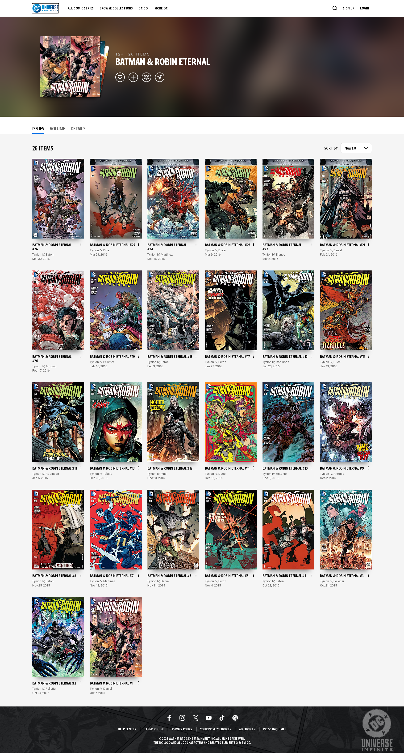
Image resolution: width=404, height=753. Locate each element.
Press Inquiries (274, 729)
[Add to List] (133, 77)
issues (38, 129)
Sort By (331, 148)
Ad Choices (247, 729)
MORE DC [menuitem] (161, 8)
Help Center (127, 729)
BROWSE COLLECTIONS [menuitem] (116, 8)
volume (57, 129)
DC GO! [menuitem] (143, 8)
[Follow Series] (146, 77)
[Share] (159, 77)
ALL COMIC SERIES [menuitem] (81, 8)
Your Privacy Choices (215, 729)
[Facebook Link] (169, 718)
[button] (335, 8)
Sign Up (348, 8)
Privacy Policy (182, 729)
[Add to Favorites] (120, 77)
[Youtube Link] (209, 718)
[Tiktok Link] (222, 718)
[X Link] (195, 718)
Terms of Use (154, 729)
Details (78, 129)
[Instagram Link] (182, 718)
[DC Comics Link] (235, 718)
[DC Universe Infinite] (45, 8)
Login (364, 8)
